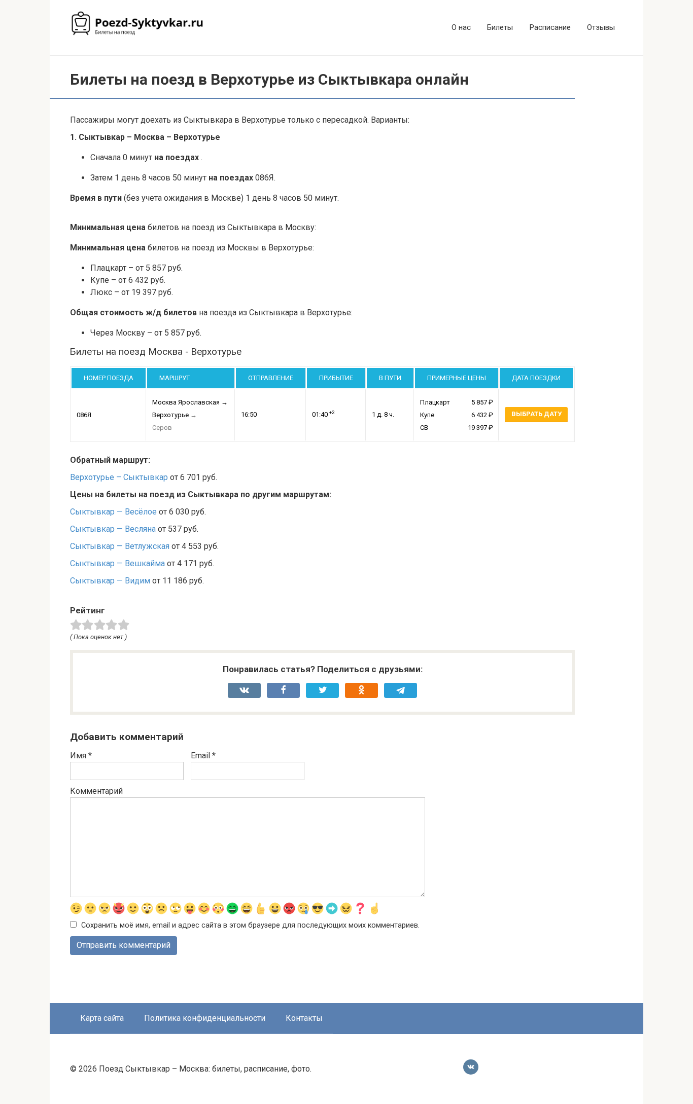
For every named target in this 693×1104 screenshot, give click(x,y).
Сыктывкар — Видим (110, 580)
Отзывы (601, 27)
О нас (461, 27)
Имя (81, 755)
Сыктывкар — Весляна (113, 529)
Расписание (550, 27)
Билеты (500, 27)
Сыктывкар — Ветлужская (119, 546)
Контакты (304, 1018)
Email (203, 755)
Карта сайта (102, 1018)
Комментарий (96, 791)
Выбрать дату (536, 414)
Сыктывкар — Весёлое (113, 512)
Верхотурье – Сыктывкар (119, 477)
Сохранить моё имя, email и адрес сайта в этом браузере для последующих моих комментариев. (250, 925)
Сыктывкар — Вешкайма (117, 563)
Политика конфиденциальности (204, 1018)
